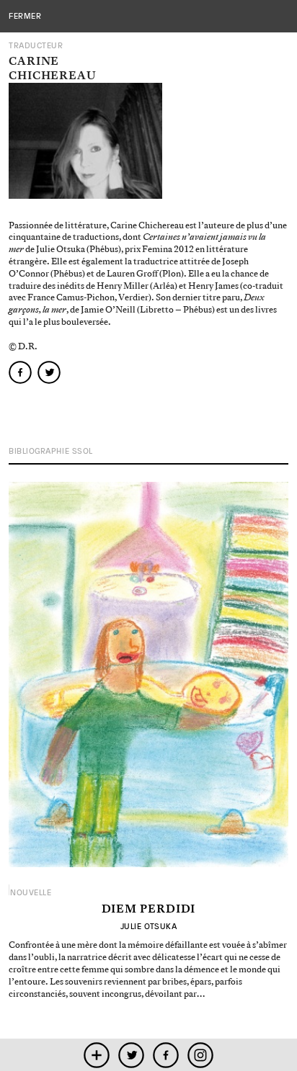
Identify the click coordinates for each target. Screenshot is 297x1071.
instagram (201, 1055)
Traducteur (36, 45)
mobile (97, 1055)
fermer (25, 16)
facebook (166, 1055)
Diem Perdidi (149, 909)
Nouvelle (30, 892)
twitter (131, 1055)
